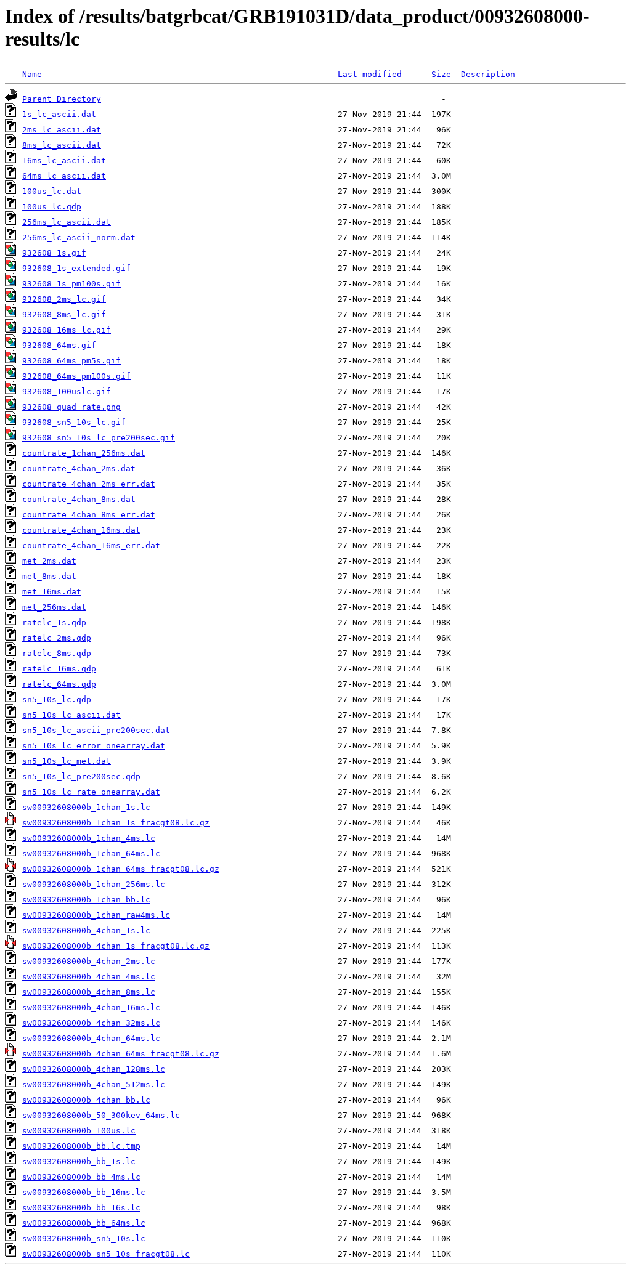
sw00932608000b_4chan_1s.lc (86, 930)
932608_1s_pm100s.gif (71, 283)
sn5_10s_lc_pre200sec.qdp (81, 776)
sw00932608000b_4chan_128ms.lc (93, 1069)
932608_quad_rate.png (71, 406)
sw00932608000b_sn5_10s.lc (83, 1238)
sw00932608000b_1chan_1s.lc (86, 807)
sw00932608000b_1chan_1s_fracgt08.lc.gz (116, 822)
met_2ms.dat (49, 560)
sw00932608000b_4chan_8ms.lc (88, 992)
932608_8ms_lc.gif (64, 314)
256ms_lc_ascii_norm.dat (79, 237)
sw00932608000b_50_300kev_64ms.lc (101, 1115)
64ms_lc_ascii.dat (64, 175)
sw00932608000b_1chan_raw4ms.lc (96, 915)
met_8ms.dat (49, 576)
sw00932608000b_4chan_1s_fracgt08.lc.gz (116, 945)
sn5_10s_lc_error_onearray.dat (93, 745)
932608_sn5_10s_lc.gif (74, 422)
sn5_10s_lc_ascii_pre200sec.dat (96, 730)
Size (441, 74)
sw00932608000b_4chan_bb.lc (86, 1099)
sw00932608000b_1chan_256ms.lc (93, 884)
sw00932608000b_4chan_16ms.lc (91, 1007)
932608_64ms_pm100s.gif (76, 376)
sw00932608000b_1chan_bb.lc (86, 899)
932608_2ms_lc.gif (64, 299)
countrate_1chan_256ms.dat (83, 453)
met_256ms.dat (54, 607)
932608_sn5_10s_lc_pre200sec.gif (98, 437)
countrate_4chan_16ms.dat (81, 530)
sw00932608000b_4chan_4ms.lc (88, 976)
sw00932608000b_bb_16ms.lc (83, 1192)
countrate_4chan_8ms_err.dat (88, 514)
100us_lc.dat (51, 191)
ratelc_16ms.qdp (59, 668)
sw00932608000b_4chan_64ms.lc (91, 1038)
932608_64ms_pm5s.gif (71, 360)
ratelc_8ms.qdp (56, 653)
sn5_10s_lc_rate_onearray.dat (91, 791)
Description (488, 74)
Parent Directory (61, 98)
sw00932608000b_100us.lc (79, 1130)
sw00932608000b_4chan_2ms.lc (88, 961)
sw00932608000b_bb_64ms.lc (83, 1223)
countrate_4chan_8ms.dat (79, 499)
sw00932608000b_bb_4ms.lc (81, 1176)
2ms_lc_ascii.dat (61, 129)
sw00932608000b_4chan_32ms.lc (91, 1022)
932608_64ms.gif (59, 345)
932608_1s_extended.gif (76, 268)
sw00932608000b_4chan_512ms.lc (93, 1084)
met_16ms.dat (51, 591)
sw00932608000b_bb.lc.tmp (81, 1146)
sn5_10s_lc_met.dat (66, 761)
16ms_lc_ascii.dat (64, 160)
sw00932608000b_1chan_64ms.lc (91, 853)
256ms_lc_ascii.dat (66, 222)
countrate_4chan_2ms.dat (79, 468)
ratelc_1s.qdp (54, 622)
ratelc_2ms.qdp (56, 637)
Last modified (370, 74)
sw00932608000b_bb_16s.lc (81, 1207)
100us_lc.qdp (51, 206)
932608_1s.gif (54, 252)
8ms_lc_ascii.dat (61, 145)
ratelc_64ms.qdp (59, 684)
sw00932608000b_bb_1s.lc (79, 1161)
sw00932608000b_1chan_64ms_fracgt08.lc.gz (120, 868)
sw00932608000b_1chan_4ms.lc (88, 838)
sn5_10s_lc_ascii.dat (71, 714)
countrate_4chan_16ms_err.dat (91, 545)
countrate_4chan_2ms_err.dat (88, 483)
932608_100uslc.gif (66, 391)
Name (32, 74)
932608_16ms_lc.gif (66, 329)
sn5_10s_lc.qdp (56, 699)
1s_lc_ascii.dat (59, 114)
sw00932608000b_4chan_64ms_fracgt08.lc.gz (120, 1053)
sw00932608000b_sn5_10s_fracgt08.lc (106, 1253)
